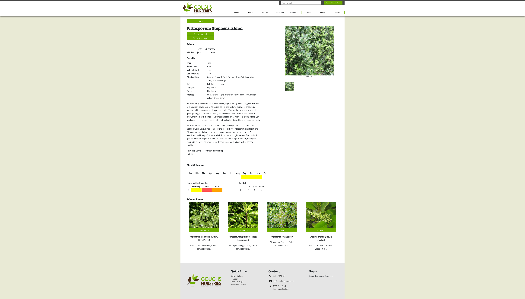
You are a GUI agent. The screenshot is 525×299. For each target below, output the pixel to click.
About (322, 12)
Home (236, 12)
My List (265, 12)
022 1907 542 (279, 275)
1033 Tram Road (281, 287)
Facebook (234, 278)
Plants (250, 12)
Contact (337, 12)
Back (201, 21)
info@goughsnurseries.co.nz (283, 280)
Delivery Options (237, 275)
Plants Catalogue (237, 281)
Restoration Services (238, 284)
